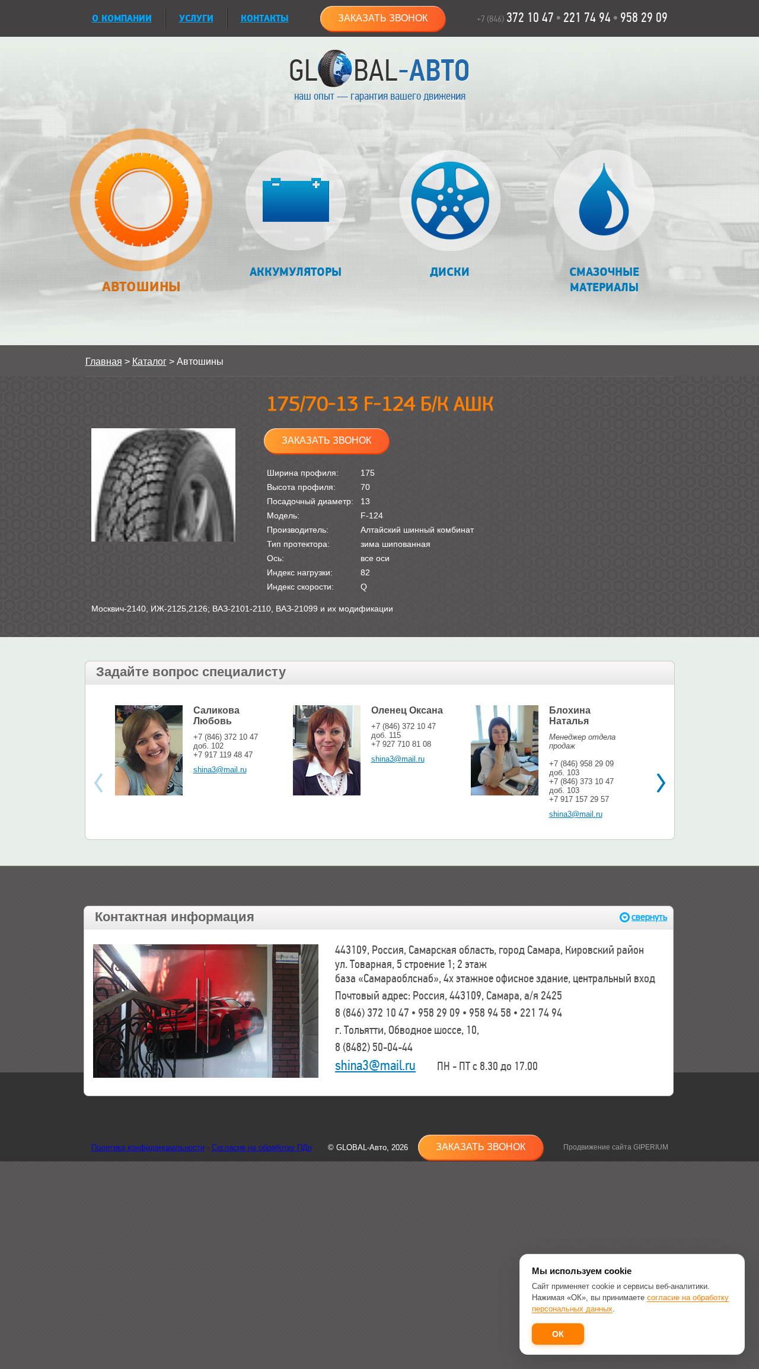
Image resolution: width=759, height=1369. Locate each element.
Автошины (142, 287)
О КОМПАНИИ (122, 18)
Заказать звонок (383, 18)
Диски (450, 272)
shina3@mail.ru (220, 769)
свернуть (649, 917)
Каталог (149, 361)
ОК (558, 1334)
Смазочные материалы (604, 280)
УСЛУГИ (196, 18)
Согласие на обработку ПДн (262, 1147)
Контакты (265, 18)
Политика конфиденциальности (148, 1147)
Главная (103, 361)
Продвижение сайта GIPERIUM (615, 1147)
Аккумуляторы (296, 272)
